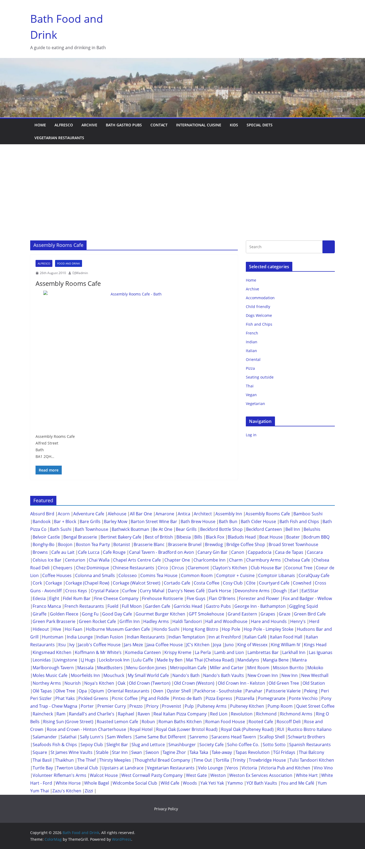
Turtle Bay (43, 768)
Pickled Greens (93, 698)
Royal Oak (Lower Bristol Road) (187, 729)
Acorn (64, 514)
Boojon (65, 544)
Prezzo (136, 706)
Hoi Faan (73, 629)
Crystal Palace (105, 591)
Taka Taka (198, 752)
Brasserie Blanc (149, 544)
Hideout (41, 629)
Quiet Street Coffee (315, 706)
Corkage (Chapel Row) (87, 583)
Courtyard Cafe (274, 583)
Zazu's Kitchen (66, 791)
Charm (236, 560)
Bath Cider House (258, 521)
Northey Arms (47, 683)
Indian (251, 341)
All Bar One (141, 514)
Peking (310, 691)
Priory (152, 706)
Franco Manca (47, 606)
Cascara (315, 552)
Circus (178, 568)
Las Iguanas (320, 652)
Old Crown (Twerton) (149, 683)
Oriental (253, 359)
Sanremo (198, 737)
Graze (284, 614)
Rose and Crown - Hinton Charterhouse (86, 729)
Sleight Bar (117, 744)
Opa (83, 691)
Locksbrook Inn (114, 660)
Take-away (222, 752)
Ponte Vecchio (303, 698)
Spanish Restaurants (310, 744)
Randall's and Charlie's (91, 714)
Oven (158, 691)
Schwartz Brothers (306, 737)
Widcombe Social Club (134, 783)
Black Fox (215, 537)
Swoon (152, 752)
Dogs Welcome (259, 315)
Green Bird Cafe (310, 614)
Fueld (112, 606)
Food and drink (68, 263)
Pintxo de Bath (187, 698)
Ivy (72, 645)
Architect (203, 514)
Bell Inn (292, 529)
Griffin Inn (129, 621)
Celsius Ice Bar (47, 560)
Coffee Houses (57, 575)
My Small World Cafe (148, 675)
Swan (136, 752)
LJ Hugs (88, 660)
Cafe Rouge (114, 552)
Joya (217, 645)
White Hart (307, 775)
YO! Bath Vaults (261, 783)
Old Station (313, 683)
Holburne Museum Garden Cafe (118, 629)
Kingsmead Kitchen (52, 652)
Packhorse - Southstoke (218, 691)
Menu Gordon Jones (146, 668)
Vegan (251, 394)
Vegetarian (255, 403)
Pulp (189, 706)
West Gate (196, 775)
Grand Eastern (242, 614)
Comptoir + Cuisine (235, 575)
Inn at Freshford (224, 637)
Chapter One (177, 560)
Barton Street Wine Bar (154, 521)
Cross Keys (76, 591)
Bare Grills (90, 521)
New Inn (289, 675)
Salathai (68, 737)
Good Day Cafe (117, 614)
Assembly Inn (228, 514)
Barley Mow (115, 521)
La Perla (203, 652)
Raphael (126, 714)
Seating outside (260, 377)
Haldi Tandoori (187, 621)
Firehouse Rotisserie (162, 598)
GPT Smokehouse (206, 614)
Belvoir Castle (46, 537)
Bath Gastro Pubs (124, 124)
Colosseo (127, 575)
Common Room (197, 575)
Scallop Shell (272, 737)
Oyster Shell (179, 691)
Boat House (271, 537)
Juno (229, 645)
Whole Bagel (96, 783)
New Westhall (314, 675)
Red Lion (218, 714)
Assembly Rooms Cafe (68, 283)
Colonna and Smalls (95, 575)
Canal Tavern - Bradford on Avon (161, 552)
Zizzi (89, 791)
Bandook (42, 521)
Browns (40, 552)
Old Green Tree (284, 683)
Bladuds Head (242, 537)
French (252, 333)
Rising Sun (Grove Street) (68, 722)
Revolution (242, 714)
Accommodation (260, 297)
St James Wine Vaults (71, 752)
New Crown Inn (262, 675)
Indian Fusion (109, 637)
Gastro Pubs (218, 606)
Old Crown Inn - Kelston (241, 683)
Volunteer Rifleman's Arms (59, 775)
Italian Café (255, 637)
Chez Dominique (92, 568)
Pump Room (280, 706)
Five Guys (196, 598)
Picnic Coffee (125, 698)
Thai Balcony (311, 752)
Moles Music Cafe (50, 675)
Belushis (312, 529)
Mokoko (315, 668)
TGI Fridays (284, 752)
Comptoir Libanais (276, 575)
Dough (280, 591)
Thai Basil (42, 760)
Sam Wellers (119, 737)
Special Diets (260, 124)
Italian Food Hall (286, 637)
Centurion (75, 560)
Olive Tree (65, 691)
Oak (121, 683)
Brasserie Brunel (184, 544)
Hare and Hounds (269, 621)
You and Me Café (297, 783)
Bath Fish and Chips (299, 521)
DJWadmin (80, 273)
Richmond (266, 714)
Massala (85, 668)
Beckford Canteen (264, 529)
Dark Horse (219, 591)
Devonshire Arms (252, 591)
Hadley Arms (156, 621)
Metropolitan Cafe (188, 668)
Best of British (159, 537)
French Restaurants (84, 606)
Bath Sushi (60, 529)
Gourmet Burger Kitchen (160, 614)
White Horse (68, 783)
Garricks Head (188, 606)
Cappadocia (259, 552)
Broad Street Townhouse (293, 544)
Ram (60, 714)
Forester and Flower (259, 598)
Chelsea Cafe (297, 560)
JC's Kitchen (197, 645)
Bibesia (183, 537)
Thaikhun (64, 760)
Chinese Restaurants (133, 568)
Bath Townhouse (91, 529)
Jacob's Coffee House (99, 645)
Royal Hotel (141, 729)
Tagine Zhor (174, 752)
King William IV (285, 645)
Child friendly (258, 306)
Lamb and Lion (229, 652)
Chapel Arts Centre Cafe (137, 560)
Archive (89, 124)
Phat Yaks (65, 698)
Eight (54, 598)
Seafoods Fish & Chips (55, 744)
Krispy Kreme (177, 652)
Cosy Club (233, 583)
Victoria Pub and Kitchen (285, 768)
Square (40, 752)
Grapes (268, 614)
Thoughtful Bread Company (162, 760)
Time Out (202, 760)
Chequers (62, 568)
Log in (251, 434)
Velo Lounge (210, 768)
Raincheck (43, 714)
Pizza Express (218, 698)
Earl (294, 591)
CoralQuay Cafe (313, 575)
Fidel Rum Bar (77, 598)
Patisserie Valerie (283, 691)
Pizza (250, 368)
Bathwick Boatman (130, 529)
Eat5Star (310, 591)
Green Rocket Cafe (97, 621)
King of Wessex (252, 645)
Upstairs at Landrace (122, 768)
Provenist (171, 706)
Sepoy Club (91, 744)
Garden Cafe (157, 606)
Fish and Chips (259, 324)
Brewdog (214, 544)
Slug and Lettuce (148, 744)
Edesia (39, 598)
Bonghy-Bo (44, 544)
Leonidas (42, 660)
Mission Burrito (288, 668)
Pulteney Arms (212, 706)
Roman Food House (225, 722)
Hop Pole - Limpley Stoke (268, 629)
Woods (190, 783)
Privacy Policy (166, 808)
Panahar (253, 691)
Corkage (53, 583)
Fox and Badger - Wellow (307, 598)
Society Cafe (211, 744)
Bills (198, 537)
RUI (280, 729)
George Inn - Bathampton (260, 606)
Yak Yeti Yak (212, 783)
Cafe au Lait (63, 552)
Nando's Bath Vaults (223, 675)
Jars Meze (133, 645)
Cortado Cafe (177, 583)
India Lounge (80, 637)
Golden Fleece (64, 614)
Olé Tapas (42, 691)
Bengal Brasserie (80, 537)
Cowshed (302, 583)
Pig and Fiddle (155, 698)
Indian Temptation (186, 637)
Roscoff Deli (289, 722)
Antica (184, 514)
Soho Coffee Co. (243, 744)
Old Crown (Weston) (194, 683)
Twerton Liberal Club (77, 768)
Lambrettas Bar (263, 652)
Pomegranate (271, 698)
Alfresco (64, 124)
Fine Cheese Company (116, 598)
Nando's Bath (186, 675)
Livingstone (65, 660)
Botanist (121, 544)
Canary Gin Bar (212, 552)
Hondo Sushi (166, 629)
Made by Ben (170, 660)
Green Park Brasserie (54, 621)
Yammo (235, 783)
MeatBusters (110, 668)
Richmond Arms (296, 714)
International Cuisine (198, 124)
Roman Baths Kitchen (180, 722)
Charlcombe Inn (209, 560)
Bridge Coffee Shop (245, 544)
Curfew (129, 591)
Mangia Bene (276, 660)
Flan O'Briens (222, 598)
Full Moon (132, 606)
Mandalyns (248, 660)
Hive (56, 629)
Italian (251, 350)
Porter (87, 706)
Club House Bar (266, 568)
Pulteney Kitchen (247, 706)
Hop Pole (231, 629)
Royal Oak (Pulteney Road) (247, 729)
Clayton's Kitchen (229, 568)
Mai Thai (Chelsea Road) (210, 660)
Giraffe (39, 614)
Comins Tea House (158, 575)
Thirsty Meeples (115, 760)
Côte (250, 583)
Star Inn (120, 752)
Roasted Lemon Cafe (117, 722)
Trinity (238, 760)
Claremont (198, 568)
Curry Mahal (152, 591)
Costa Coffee (206, 583)
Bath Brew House (198, 521)
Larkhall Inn (293, 652)
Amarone (165, 514)
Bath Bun (228, 521)
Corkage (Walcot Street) (136, 583)
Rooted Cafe (260, 722)
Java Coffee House (164, 645)
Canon (237, 552)
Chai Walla (99, 560)
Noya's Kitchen (99, 683)
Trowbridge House (267, 760)
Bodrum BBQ (316, 537)
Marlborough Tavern (53, 668)
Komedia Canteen (143, 652)
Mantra (299, 660)
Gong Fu (90, 614)
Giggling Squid (303, 606)
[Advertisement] (182, 184)
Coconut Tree (298, 568)
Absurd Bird (42, 514)
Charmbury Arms (263, 560)
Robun (148, 722)
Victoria (249, 768)
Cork (37, 583)
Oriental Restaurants (128, 691)
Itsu (62, 645)
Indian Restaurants (146, 637)
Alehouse (117, 514)
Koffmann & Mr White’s (98, 652)
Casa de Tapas (289, 552)
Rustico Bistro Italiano (310, 729)
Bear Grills (186, 529)
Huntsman (52, 637)
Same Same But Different (160, 737)
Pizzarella (245, 698)
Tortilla (222, 760)
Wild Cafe (170, 783)
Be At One (162, 529)
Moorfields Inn (85, 675)
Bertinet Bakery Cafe (120, 537)
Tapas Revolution (252, 752)
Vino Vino (323, 768)
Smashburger (182, 744)
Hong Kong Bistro (200, 629)
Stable (102, 752)
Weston (218, 775)
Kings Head (315, 645)
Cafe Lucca (88, 552)
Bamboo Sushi (308, 514)
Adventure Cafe (88, 514)
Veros (232, 768)
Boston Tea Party (93, 544)
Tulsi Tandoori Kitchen (311, 760)
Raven (144, 714)
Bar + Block (65, 521)
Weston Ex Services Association (260, 775)
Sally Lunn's (91, 737)
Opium (97, 691)
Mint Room (258, 668)
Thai (250, 385)
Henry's (298, 621)
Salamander (45, 737)
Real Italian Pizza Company (180, 714)
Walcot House (104, 775)
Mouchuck (113, 675)
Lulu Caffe (143, 660)
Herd (314, 621)
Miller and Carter (227, 668)
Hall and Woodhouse (226, 621)
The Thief (86, 760)
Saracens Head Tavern (233, 737)
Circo (163, 568)
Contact (159, 124)
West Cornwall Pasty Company (152, 775)
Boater (293, 537)
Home (40, 124)
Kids (234, 124)
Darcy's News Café (186, 591)
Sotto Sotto (274, 744)
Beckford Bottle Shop (221, 529)
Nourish (72, 683)
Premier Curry (111, 706)
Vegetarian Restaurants (59, 137)
